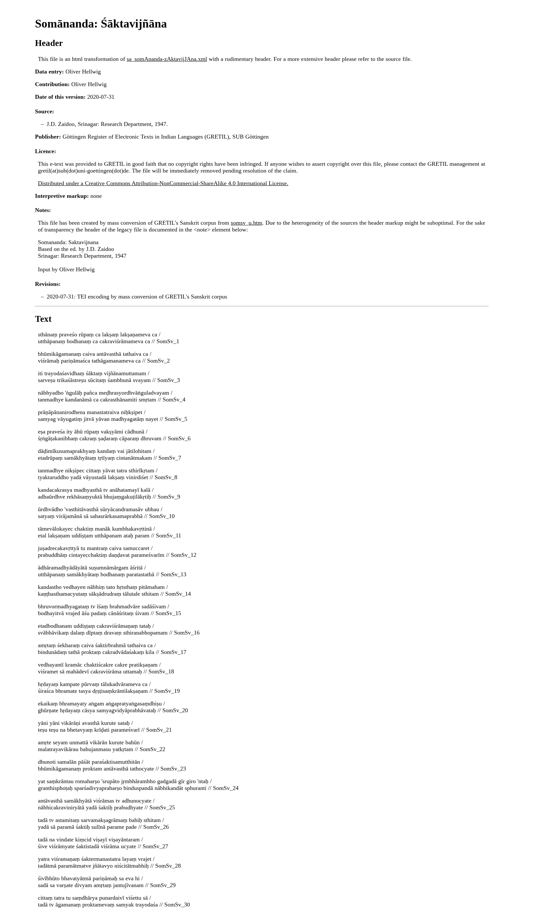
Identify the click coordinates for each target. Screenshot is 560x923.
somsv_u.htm (246, 222)
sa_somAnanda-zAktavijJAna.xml (167, 59)
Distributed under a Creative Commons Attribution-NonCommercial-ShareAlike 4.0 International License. (163, 183)
